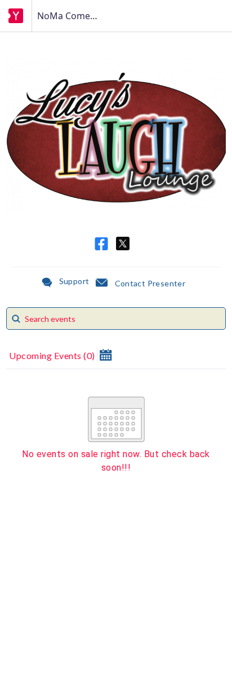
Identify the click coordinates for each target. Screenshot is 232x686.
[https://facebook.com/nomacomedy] (101, 243)
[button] (105, 354)
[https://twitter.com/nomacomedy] (123, 243)
